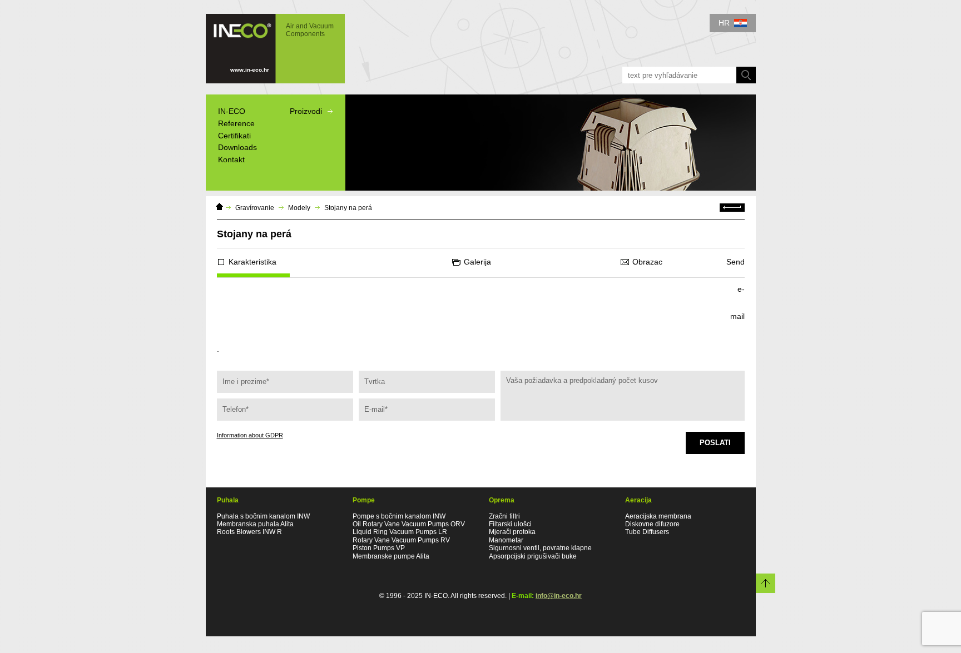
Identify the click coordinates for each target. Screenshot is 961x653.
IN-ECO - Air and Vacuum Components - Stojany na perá (270, 43)
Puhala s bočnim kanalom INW (263, 516)
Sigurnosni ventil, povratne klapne (540, 548)
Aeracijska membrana (658, 516)
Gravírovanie (254, 208)
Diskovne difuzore (652, 524)
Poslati (715, 442)
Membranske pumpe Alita (391, 556)
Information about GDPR (250, 435)
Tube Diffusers (647, 532)
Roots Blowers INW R (249, 532)
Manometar (506, 540)
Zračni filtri (504, 516)
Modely (299, 208)
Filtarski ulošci (510, 524)
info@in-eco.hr (559, 596)
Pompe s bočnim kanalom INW (399, 516)
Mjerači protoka (512, 532)
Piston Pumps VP (379, 548)
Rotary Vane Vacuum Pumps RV (401, 540)
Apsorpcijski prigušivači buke (533, 556)
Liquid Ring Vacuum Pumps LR (400, 532)
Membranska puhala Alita (255, 524)
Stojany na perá (348, 208)
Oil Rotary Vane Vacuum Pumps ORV (409, 524)
